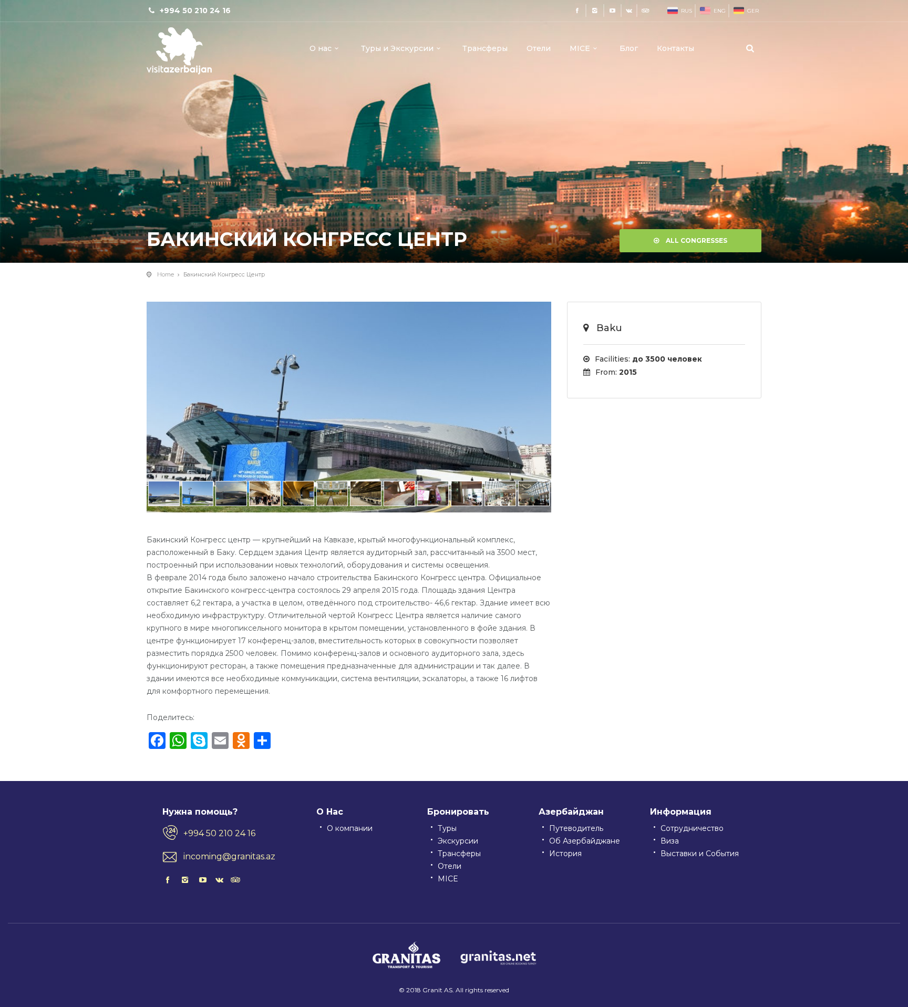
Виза (670, 841)
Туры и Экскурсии (397, 48)
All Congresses (695, 240)
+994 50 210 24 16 (219, 833)
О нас (320, 48)
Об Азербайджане (584, 841)
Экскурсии (458, 841)
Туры (447, 828)
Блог (629, 48)
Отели (539, 48)
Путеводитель (576, 828)
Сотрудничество (692, 828)
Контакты (675, 48)
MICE (580, 48)
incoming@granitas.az (229, 856)
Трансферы (485, 48)
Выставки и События (700, 853)
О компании (350, 828)
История (565, 853)
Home (165, 274)
